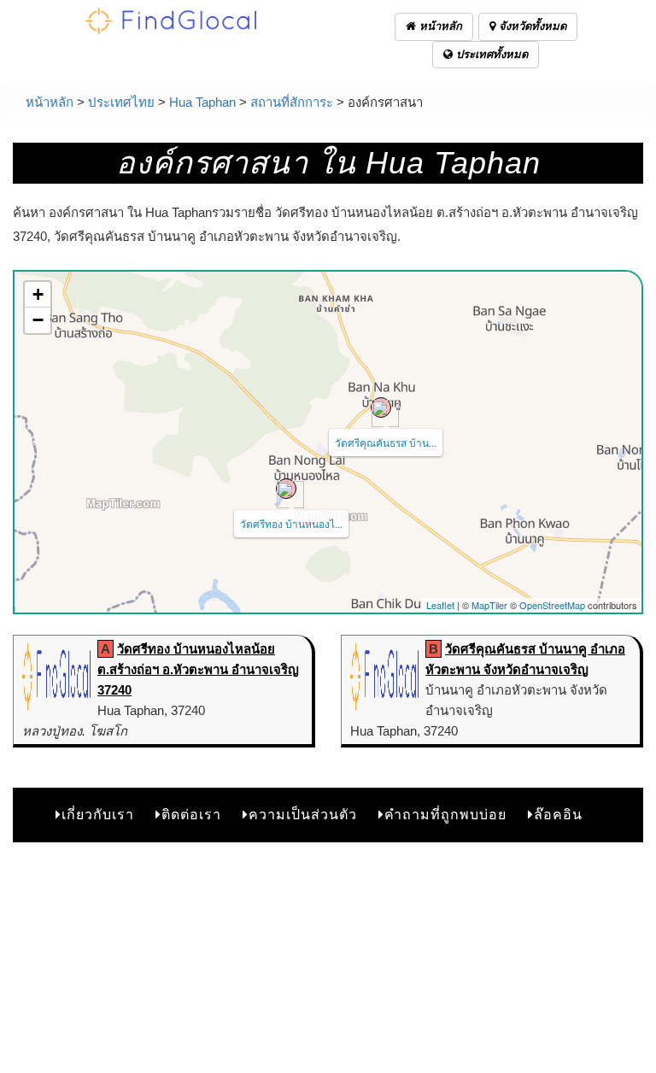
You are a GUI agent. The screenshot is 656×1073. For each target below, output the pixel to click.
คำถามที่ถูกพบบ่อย (445, 814)
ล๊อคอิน (558, 814)
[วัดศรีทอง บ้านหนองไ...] (286, 488)
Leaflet (440, 605)
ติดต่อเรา (191, 814)
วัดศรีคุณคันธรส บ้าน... (385, 442)
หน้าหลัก (439, 26)
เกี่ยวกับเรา (98, 814)
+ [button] (38, 294)
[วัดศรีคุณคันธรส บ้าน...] (381, 407)
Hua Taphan (202, 102)
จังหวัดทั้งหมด (530, 26)
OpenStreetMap (552, 605)
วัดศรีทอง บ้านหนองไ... (291, 523)
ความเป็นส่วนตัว (303, 814)
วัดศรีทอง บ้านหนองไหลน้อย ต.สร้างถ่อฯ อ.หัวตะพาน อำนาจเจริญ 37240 (198, 669)
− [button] (38, 320)
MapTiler (489, 605)
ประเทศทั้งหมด (490, 54)
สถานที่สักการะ (291, 102)
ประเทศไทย (121, 102)
